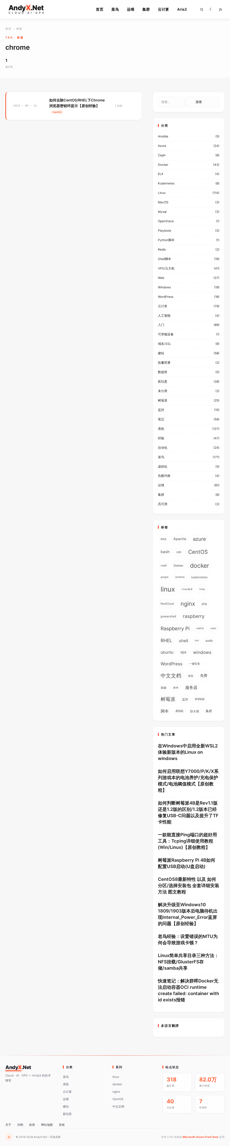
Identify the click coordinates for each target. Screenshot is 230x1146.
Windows (164, 287)
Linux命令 (187, 589)
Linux (162, 193)
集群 (146, 9)
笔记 (161, 419)
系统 (161, 429)
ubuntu (167, 652)
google (164, 577)
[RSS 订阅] (9, 1137)
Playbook (164, 230)
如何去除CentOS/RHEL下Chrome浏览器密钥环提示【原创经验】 (77, 105)
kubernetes (199, 577)
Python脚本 (166, 240)
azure (199, 539)
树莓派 (162, 400)
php (204, 604)
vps (183, 652)
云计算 (163, 9)
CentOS (198, 552)
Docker (163, 164)
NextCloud (167, 603)
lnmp (202, 589)
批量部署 (164, 362)
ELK (161, 174)
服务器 (191, 687)
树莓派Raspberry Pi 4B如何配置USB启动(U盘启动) (186, 863)
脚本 (165, 711)
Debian (178, 565)
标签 (32, 1124)
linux (168, 589)
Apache (179, 539)
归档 (20, 1124)
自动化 (162, 447)
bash (165, 551)
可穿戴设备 (166, 334)
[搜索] (202, 9)
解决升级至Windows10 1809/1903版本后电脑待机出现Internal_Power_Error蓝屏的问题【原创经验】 (188, 914)
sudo (209, 640)
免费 (203, 675)
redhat (200, 628)
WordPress (165, 296)
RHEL (166, 640)
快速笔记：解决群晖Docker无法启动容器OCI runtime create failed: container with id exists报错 (188, 990)
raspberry (193, 616)
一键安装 (194, 663)
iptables (180, 577)
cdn (178, 552)
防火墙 (194, 711)
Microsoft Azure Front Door (201, 1137)
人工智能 (164, 315)
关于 (8, 1124)
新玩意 (162, 381)
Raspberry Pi (175, 628)
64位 (164, 539)
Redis (162, 249)
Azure (162, 146)
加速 (163, 687)
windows (202, 652)
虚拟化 (162, 466)
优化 (190, 675)
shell (183, 640)
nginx (188, 603)
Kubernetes (166, 183)
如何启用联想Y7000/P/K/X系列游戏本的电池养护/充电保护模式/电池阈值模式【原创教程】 (188, 781)
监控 (161, 410)
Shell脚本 (164, 259)
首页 (99, 9)
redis (213, 628)
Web (161, 278)
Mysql (162, 211)
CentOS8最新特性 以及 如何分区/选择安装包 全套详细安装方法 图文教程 (188, 886)
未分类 (162, 391)
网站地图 (47, 1124)
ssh (197, 640)
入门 (161, 325)
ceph (164, 565)
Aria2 (182, 9)
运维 (130, 9)
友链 (62, 1124)
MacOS (163, 202)
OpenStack (166, 221)
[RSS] (221, 9)
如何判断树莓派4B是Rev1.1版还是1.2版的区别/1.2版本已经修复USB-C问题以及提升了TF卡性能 (188, 812)
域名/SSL (164, 343)
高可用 (162, 504)
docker (199, 565)
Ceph (162, 155)
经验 (161, 438)
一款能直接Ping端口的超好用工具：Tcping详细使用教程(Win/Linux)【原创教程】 (187, 841)
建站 (161, 353)
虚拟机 (179, 711)
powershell (168, 616)
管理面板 (200, 699)
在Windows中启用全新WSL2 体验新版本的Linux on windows (188, 752)
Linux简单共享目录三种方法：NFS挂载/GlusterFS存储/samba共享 (188, 962)
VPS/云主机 (166, 268)
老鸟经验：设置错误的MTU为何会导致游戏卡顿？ (188, 939)
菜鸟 (115, 9)
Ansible (163, 136)
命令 (176, 687)
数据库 (162, 372)
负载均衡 (164, 476)
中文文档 (171, 676)
